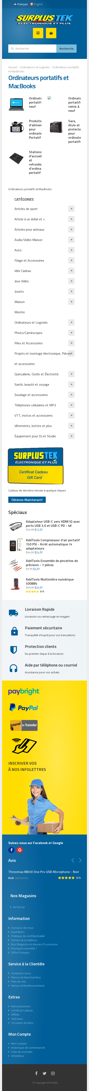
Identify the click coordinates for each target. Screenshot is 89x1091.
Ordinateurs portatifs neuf (38, 102)
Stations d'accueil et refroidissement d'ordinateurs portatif (41, 162)
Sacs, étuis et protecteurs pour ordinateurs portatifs (77, 131)
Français (22, 4)
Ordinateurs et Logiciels (34, 67)
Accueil (12, 67)
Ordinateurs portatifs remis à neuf (77, 104)
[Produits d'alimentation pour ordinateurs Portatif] (16, 127)
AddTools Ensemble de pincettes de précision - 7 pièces (52, 563)
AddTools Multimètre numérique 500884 (50, 581)
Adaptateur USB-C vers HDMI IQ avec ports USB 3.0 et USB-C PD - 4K (53, 523)
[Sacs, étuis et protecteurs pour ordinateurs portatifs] (56, 127)
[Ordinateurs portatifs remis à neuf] (56, 104)
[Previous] (73, 860)
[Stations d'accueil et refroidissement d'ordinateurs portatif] (16, 158)
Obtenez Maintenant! (27, 499)
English (38, 4)
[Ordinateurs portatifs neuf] (16, 104)
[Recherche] (66, 48)
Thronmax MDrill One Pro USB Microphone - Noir (43, 871)
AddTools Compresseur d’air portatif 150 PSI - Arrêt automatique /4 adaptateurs (53, 544)
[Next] (80, 860)
